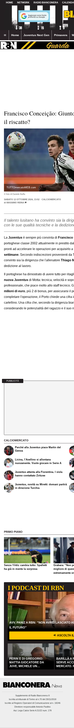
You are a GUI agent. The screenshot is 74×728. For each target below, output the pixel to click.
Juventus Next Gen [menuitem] (36, 35)
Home (9, 2)
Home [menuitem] (15, 35)
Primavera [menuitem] (60, 35)
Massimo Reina (15, 202)
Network (23, 2)
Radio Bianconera (46, 2)
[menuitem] (5, 35)
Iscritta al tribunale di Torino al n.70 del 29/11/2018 (32, 699)
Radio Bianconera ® (40, 695)
